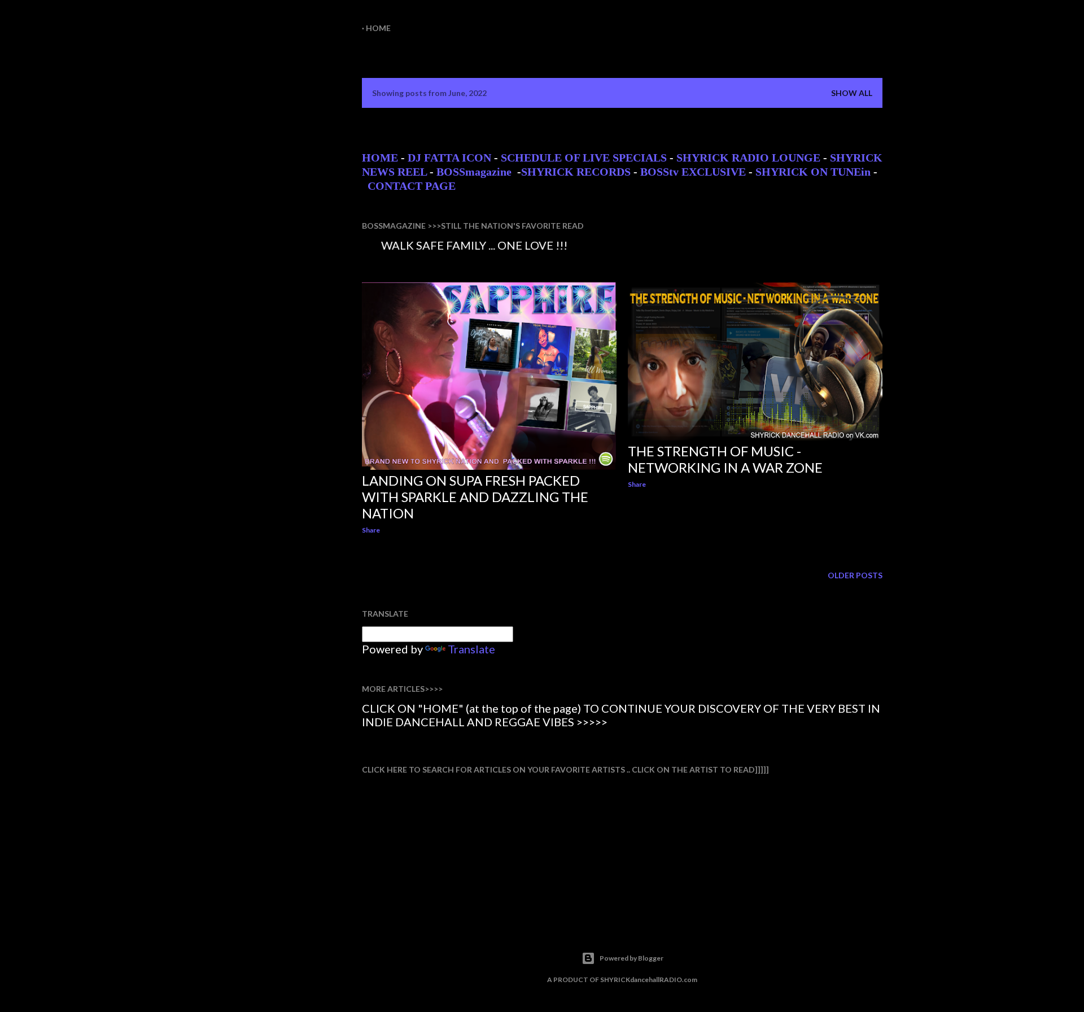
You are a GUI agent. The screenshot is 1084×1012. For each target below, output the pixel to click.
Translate (471, 649)
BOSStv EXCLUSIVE (693, 171)
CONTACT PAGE (412, 186)
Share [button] (371, 530)
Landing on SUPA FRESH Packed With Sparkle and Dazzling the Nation (475, 496)
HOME (380, 157)
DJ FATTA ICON (449, 157)
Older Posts (855, 575)
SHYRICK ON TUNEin (813, 171)
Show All (851, 93)
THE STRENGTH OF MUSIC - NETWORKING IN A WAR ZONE (725, 459)
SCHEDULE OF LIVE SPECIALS (584, 157)
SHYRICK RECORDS (576, 171)
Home (378, 28)
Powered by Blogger (631, 958)
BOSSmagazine (475, 171)
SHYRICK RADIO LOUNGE (748, 157)
